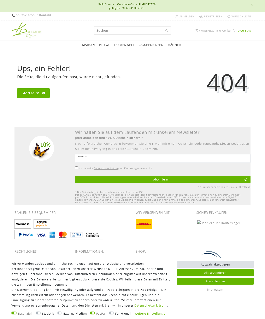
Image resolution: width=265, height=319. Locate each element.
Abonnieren (161, 179)
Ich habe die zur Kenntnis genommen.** (115, 168)
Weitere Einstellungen (151, 313)
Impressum (215, 289)
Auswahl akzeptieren (215, 264)
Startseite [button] (31, 92)
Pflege (104, 45)
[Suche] (167, 31)
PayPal (101, 313)
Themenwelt (124, 45)
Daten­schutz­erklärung (150, 305)
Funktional (123, 313)
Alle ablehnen (215, 281)
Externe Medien (75, 313)
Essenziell (25, 313)
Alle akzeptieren (215, 273)
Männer (174, 45)
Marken (88, 45)
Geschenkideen (151, 45)
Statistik (48, 313)
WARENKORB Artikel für (224, 31)
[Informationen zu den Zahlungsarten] (23, 224)
